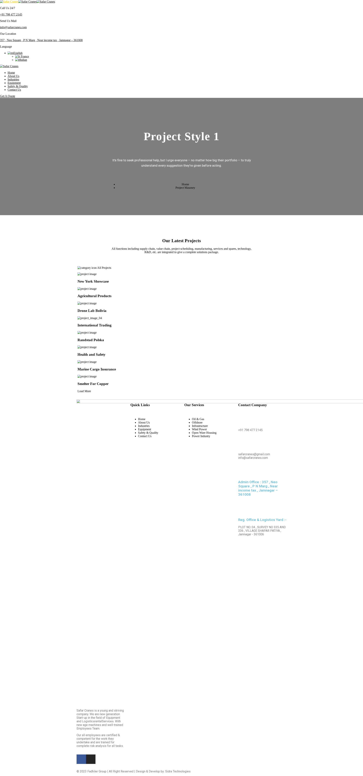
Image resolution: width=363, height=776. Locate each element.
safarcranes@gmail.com (254, 454)
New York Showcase (93, 281)
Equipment (14, 82)
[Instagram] (90, 759)
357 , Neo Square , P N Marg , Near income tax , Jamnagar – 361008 (41, 40)
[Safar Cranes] (9, 1)
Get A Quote (7, 96)
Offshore (197, 422)
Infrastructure (200, 425)
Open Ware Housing (204, 432)
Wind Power (199, 429)
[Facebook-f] (81, 759)
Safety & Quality (18, 86)
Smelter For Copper (93, 384)
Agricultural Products (94, 296)
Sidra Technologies (178, 771)
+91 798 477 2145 (11, 14)
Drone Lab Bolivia (92, 311)
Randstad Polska (91, 340)
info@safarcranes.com (13, 27)
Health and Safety (91, 354)
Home (11, 72)
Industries (13, 79)
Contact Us (14, 89)
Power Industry (201, 436)
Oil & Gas (198, 419)
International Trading (95, 325)
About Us (13, 76)
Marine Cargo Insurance (97, 369)
